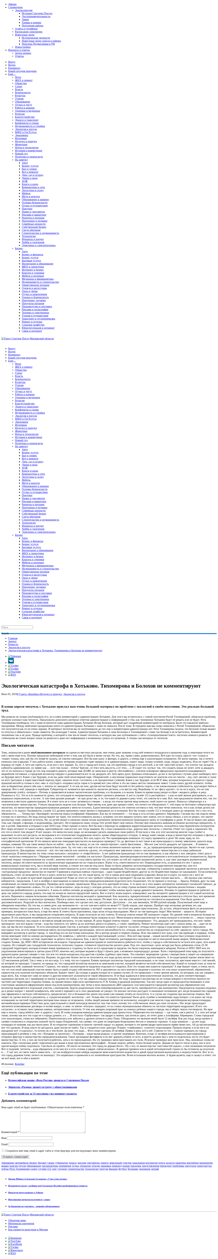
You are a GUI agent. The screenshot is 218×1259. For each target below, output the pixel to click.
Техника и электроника (35, 312)
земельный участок (120, 1162)
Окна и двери (30, 291)
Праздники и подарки (34, 220)
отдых (75, 1165)
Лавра (25, 19)
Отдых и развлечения (34, 294)
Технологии (29, 236)
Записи (12, 641)
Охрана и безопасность (35, 297)
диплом (81, 1162)
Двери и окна (29, 178)
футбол (122, 1168)
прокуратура (204, 1165)
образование (34, 1165)
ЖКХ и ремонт (24, 80)
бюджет (42, 1162)
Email (4, 1144)
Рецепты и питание (33, 217)
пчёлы (5, 1168)
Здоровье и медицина (27, 110)
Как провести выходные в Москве (28, 1229)
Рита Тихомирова (19, 1168)
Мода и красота (31, 196)
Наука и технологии (26, 147)
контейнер (193, 1162)
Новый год (21, 153)
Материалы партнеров (21, 1223)
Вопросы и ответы (19, 50)
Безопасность (22, 92)
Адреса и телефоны (26, 28)
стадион (62, 1168)
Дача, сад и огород (32, 175)
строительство (76, 1168)
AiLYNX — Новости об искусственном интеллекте (45, 1240)
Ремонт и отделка (32, 321)
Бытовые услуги (31, 260)
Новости (13, 644)
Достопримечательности (36, 16)
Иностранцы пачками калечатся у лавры (29, 1199)
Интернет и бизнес (33, 269)
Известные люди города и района (41, 40)
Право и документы (33, 211)
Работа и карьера (25, 107)
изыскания (138, 1162)
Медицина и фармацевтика (37, 278)
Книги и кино (30, 184)
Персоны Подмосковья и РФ (38, 43)
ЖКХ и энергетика (33, 266)
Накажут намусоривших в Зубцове (25, 1192)
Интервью (21, 138)
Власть (19, 89)
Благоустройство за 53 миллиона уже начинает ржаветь (42, 1093)
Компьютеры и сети (33, 187)
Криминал (14, 68)
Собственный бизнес (34, 227)
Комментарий (10, 1132)
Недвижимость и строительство (40, 282)
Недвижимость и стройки (30, 126)
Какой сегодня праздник (22, 71)
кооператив (206, 1162)
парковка (106, 1165)
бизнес (33, 1162)
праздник (135, 1165)
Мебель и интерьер (33, 275)
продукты (190, 1165)
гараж (50, 1162)
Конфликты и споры (27, 123)
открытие (85, 1165)
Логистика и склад (33, 190)
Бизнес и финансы (32, 254)
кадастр (170, 1162)
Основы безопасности (35, 202)
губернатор (61, 1162)
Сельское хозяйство (33, 324)
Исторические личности (36, 37)
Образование (22, 101)
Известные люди (24, 34)
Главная (12, 638)
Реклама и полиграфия (35, 309)
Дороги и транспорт (26, 120)
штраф (155, 1168)
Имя (3, 1138)
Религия (20, 113)
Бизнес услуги (30, 165)
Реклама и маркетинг (34, 214)
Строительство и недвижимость (40, 233)
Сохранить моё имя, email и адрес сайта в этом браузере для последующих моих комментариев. (60, 1150)
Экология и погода (26, 129)
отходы (96, 1165)
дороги (104, 1162)
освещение (65, 1165)
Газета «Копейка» (29, 694)
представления (150, 1165)
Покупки (27, 208)
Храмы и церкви (31, 22)
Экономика (21, 135)
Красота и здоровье (33, 272)
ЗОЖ (25, 181)
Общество (21, 83)
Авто (25, 162)
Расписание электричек (28, 31)
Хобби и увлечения (33, 242)
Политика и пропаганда (29, 156)
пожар (126, 1165)
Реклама (13, 1226)
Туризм (19, 98)
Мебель (26, 193)
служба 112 (44, 1168)
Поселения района (32, 25)
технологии (92, 1168)
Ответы (19, 56)
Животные (21, 144)
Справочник (15, 7)
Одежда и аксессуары (34, 288)
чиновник (145, 1168)
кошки (5, 1165)
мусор (22, 1165)
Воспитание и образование (37, 263)
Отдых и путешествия (35, 205)
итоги (161, 1162)
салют (33, 1168)
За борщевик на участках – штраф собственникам (34, 1206)
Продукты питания (33, 303)
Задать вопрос (23, 53)
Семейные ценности (34, 223)
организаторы (50, 1165)
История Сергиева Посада (37, 13)
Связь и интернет (32, 330)
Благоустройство (25, 116)
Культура (20, 95)
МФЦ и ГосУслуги (26, 132)
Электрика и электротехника (39, 245)
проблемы (178, 1165)
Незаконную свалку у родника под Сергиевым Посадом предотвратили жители (47, 1185)
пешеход (117, 1165)
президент (166, 1165)
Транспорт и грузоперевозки (38, 318)
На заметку (21, 159)
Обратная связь (17, 1220)
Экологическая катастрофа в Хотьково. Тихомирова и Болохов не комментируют (55, 650)
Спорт (18, 86)
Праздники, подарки (34, 300)
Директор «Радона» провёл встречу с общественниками (42, 1087)
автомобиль (22, 1162)
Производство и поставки (37, 306)
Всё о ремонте (30, 171)
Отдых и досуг (23, 104)
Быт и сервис (29, 168)
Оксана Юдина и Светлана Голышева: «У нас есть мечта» (37, 1179)
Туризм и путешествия (35, 315)
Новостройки (23, 47)
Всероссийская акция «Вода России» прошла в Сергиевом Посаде (48, 1080)
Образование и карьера (35, 199)
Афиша (12, 4)
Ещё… (12, 74)
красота (14, 1165)
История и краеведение (28, 150)
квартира (180, 1162)
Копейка (19, 1064)
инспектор (151, 1162)
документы (93, 1162)
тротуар (103, 1168)
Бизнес (19, 248)
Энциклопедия (23, 10)
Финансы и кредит (33, 239)
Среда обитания (31, 230)
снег (54, 1168)
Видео (11, 65)
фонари (113, 1168)
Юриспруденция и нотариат (38, 327)
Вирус (11, 61)
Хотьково (132, 1168)
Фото (18, 77)
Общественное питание (35, 285)
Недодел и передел (26, 141)
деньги (73, 1162)
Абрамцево (7, 1162)
